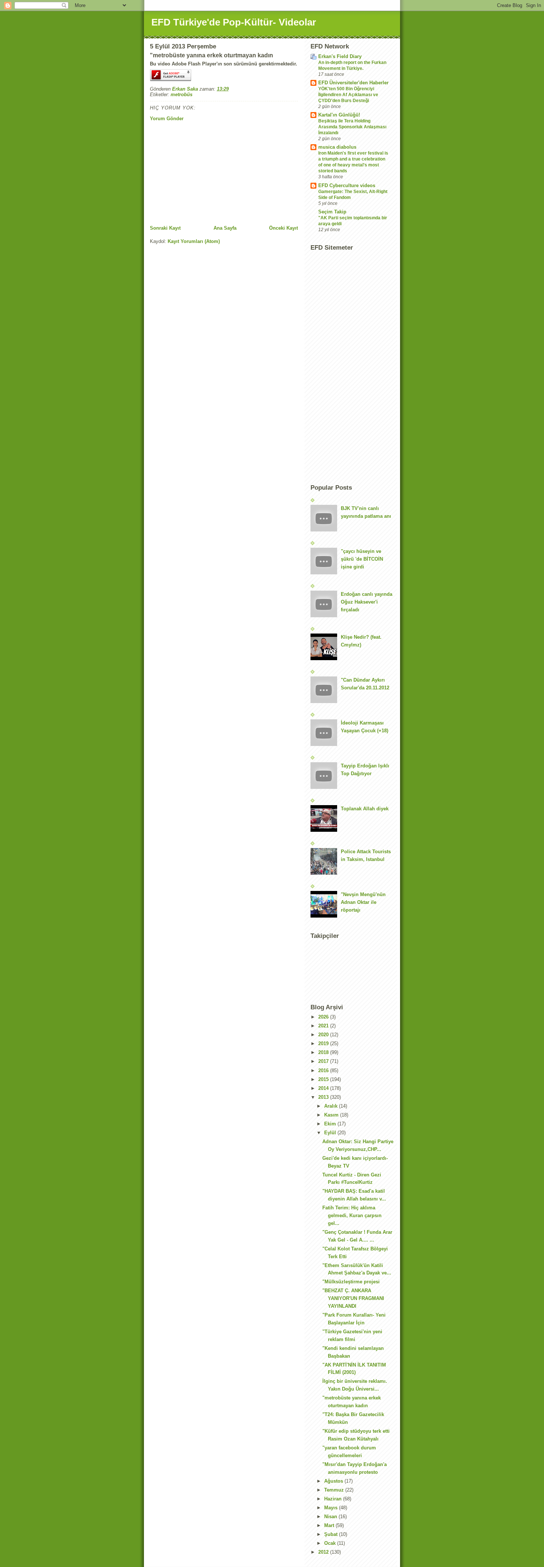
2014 (324, 1088)
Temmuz (334, 1490)
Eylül (331, 1132)
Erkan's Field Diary (340, 56)
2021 (324, 1026)
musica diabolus (337, 147)
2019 (324, 1043)
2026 (324, 1017)
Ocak (330, 1543)
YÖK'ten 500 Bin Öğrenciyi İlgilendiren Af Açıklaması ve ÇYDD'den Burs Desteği (348, 94)
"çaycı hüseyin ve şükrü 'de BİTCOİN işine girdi (362, 559)
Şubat (331, 1534)
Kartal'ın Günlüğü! (339, 115)
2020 (324, 1034)
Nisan (331, 1516)
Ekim (331, 1124)
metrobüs (181, 94)
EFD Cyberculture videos (346, 185)
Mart (330, 1525)
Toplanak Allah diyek (365, 808)
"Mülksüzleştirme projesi (351, 1281)
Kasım (332, 1115)
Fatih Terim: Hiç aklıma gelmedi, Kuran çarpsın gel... (352, 1215)
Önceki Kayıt (283, 228)
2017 (324, 1061)
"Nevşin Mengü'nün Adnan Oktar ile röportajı (363, 902)
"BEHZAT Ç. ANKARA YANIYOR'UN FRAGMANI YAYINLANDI (353, 1298)
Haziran (333, 1499)
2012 (324, 1552)
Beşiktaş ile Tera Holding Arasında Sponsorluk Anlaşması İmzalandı (352, 126)
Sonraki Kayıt (165, 228)
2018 (324, 1052)
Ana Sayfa (225, 228)
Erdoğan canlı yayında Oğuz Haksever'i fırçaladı (366, 601)
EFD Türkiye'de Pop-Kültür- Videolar (233, 22)
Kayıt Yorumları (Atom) (194, 241)
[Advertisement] (205, 173)
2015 (324, 1079)
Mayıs (331, 1507)
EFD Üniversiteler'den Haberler (353, 82)
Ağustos (334, 1481)
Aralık (331, 1106)
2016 (324, 1070)
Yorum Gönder (167, 118)
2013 (324, 1097)
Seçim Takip (332, 212)
